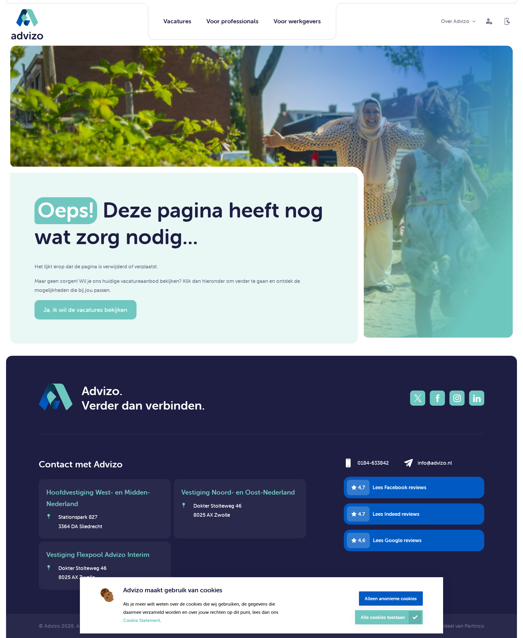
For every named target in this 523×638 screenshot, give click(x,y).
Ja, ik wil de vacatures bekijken (85, 309)
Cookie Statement (141, 620)
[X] (417, 398)
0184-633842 (373, 463)
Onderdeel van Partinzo (456, 626)
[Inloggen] (489, 21)
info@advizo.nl (435, 463)
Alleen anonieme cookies (391, 598)
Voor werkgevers (297, 21)
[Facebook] (437, 398)
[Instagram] (457, 398)
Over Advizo (455, 21)
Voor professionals (232, 21)
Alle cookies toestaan (383, 617)
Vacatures (177, 21)
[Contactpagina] (507, 21)
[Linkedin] (476, 398)
